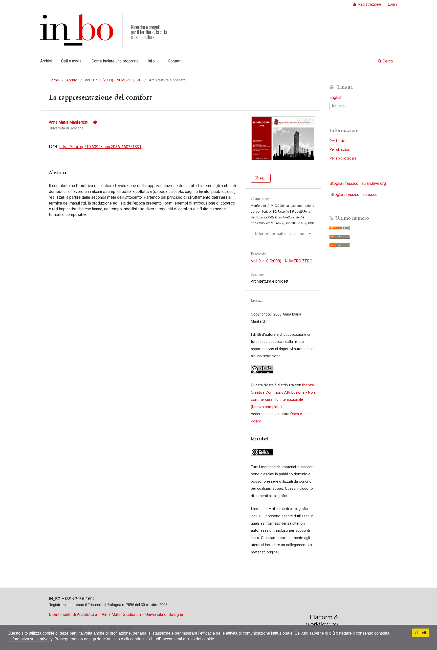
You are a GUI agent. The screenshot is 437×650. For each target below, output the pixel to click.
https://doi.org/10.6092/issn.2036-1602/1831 (100, 146)
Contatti (175, 61)
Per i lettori (338, 141)
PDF (263, 178)
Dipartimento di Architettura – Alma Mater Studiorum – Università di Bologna (116, 614)
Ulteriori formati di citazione (279, 233)
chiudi (420, 633)
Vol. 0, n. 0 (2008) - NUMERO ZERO (113, 80)
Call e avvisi (71, 61)
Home (54, 80)
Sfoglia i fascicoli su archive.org (358, 183)
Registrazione (369, 4)
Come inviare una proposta (115, 61)
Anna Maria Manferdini (69, 122)
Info (152, 61)
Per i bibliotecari (343, 158)
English (336, 97)
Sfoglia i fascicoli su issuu (354, 194)
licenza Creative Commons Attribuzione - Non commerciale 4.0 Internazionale (283, 392)
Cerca (387, 61)
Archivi (46, 61)
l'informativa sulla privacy (30, 639)
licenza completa (266, 407)
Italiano (338, 106)
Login (392, 4)
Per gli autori (340, 149)
